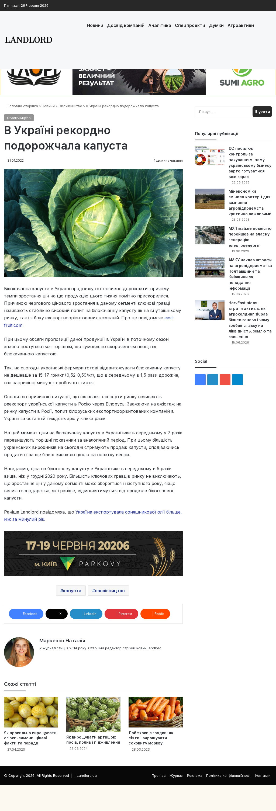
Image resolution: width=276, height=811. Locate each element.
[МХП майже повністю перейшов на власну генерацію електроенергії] (210, 235)
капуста (72, 590)
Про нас (159, 775)
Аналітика (159, 25)
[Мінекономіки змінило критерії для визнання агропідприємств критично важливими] (210, 199)
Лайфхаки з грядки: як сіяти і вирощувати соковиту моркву (151, 737)
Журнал (176, 775)
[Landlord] (28, 40)
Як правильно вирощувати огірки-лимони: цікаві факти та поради (30, 737)
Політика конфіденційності (228, 775)
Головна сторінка (22, 106)
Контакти (263, 775)
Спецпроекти (190, 25)
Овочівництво (70, 106)
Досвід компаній (125, 25)
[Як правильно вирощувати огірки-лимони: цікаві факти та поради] (31, 712)
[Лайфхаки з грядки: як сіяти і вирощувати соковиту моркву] (156, 712)
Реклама (194, 775)
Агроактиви (240, 25)
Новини (95, 25)
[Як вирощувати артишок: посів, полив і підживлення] (93, 714)
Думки (216, 25)
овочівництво (110, 590)
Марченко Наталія (62, 640)
